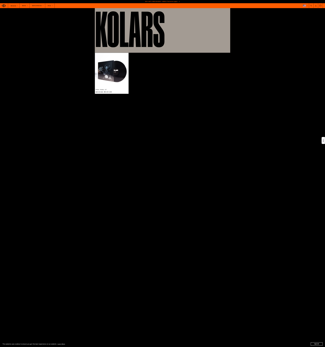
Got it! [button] (316, 344)
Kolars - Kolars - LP (101, 89)
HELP (323, 140)
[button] (311, 5)
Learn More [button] (61, 344)
